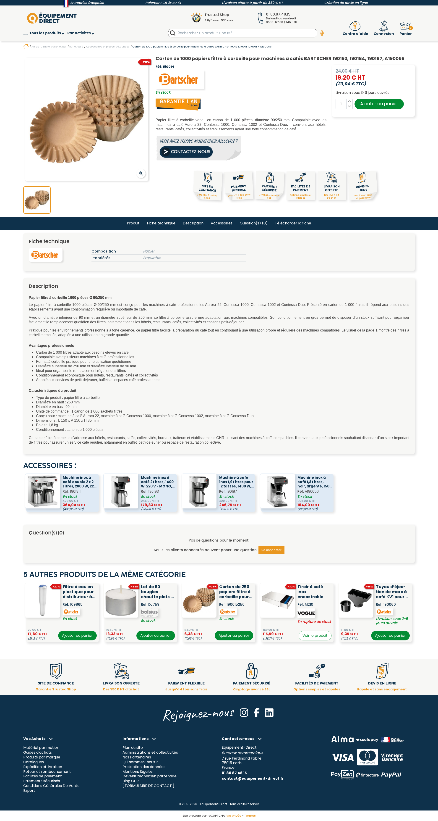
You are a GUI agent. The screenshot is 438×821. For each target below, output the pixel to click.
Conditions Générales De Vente (51, 786)
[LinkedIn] (269, 712)
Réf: (159, 67)
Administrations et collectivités (150, 752)
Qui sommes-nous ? (140, 762)
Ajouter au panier (379, 104)
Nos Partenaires (137, 757)
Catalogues (33, 762)
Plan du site (133, 747)
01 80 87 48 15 (234, 773)
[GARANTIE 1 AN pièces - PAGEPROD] (178, 104)
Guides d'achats (37, 752)
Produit (133, 223)
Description (193, 223)
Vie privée (233, 816)
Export (29, 790)
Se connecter (271, 550)
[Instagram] (244, 712)
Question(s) (254, 223)
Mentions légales (138, 771)
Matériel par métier (40, 747)
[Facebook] (257, 712)
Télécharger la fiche (293, 223)
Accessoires (221, 223)
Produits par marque (41, 757)
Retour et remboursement (47, 771)
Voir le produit (315, 635)
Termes (250, 816)
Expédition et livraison (42, 766)
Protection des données (144, 766)
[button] (45, 33)
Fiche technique (161, 223)
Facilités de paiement (42, 776)
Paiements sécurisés (41, 781)
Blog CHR (131, 781)
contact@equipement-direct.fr (253, 778)
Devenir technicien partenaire (150, 776)
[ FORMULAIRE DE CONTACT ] (148, 786)
